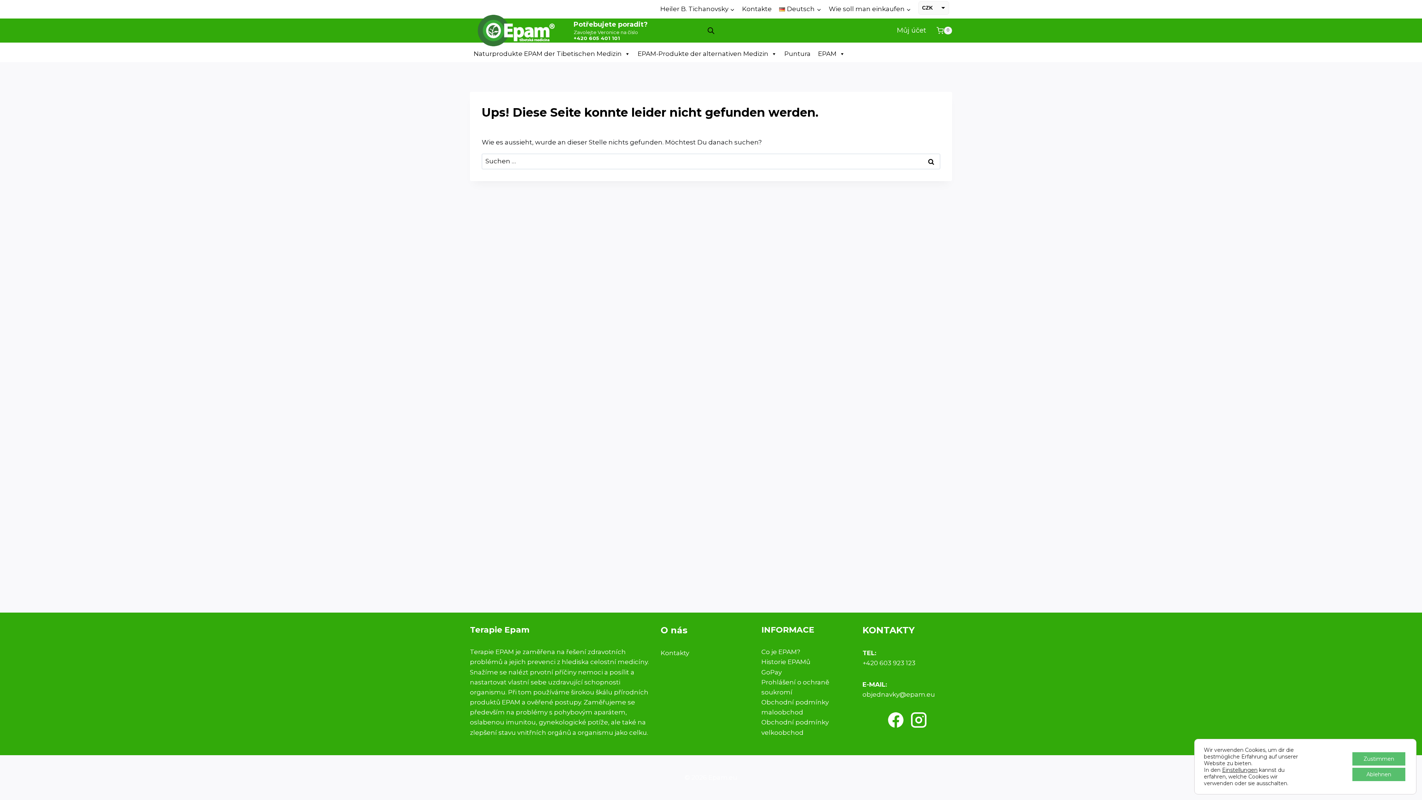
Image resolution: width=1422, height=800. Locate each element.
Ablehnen (1378, 774)
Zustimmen (1378, 759)
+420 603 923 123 (888, 663)
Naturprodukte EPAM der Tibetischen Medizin (548, 53)
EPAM (827, 53)
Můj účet (911, 30)
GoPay (771, 672)
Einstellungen (1240, 770)
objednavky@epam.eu (898, 694)
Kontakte (757, 9)
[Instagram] (918, 720)
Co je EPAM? (780, 652)
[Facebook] (896, 720)
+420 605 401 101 (597, 38)
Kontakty (675, 653)
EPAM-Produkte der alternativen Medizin (703, 53)
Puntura (797, 53)
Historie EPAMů (785, 662)
